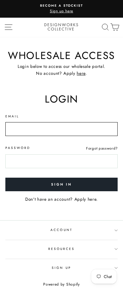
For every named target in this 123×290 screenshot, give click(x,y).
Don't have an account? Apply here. (61, 199)
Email (12, 116)
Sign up (61, 267)
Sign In (61, 184)
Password (17, 147)
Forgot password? (102, 148)
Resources (61, 248)
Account (61, 230)
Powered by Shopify (61, 284)
